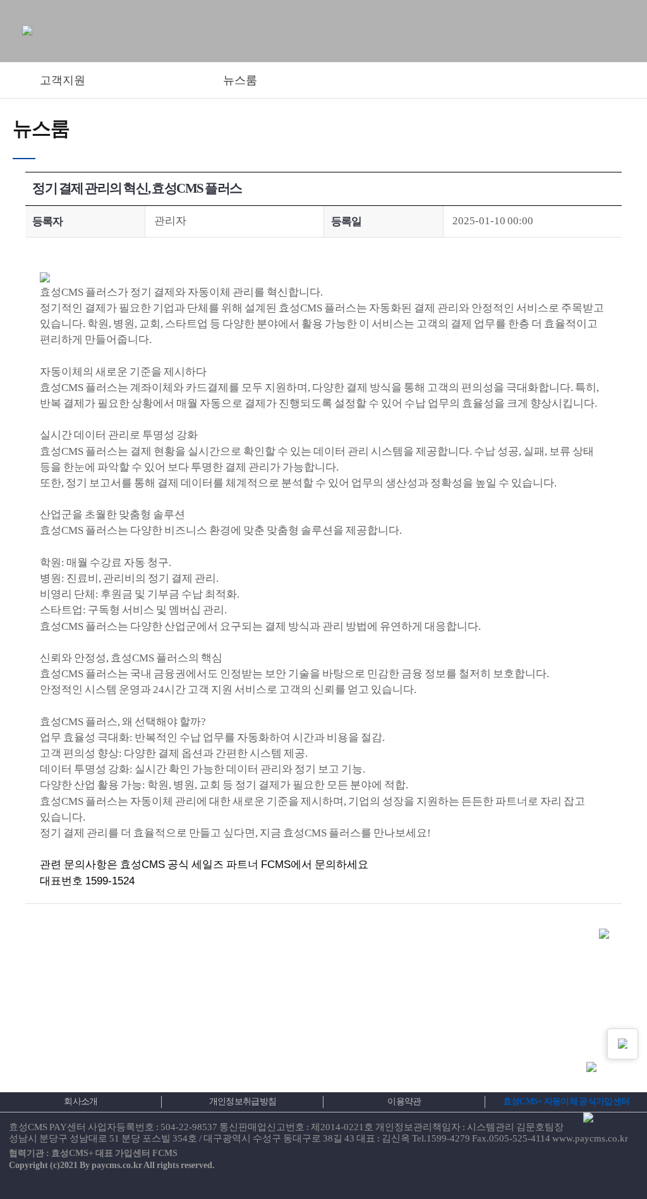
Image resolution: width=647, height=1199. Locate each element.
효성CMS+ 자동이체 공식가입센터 (566, 1101)
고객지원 (62, 80)
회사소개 (80, 1101)
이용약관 (404, 1101)
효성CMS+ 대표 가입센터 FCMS (114, 1153)
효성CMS (142, 865)
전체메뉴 (611, 33)
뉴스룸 (240, 80)
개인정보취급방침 (242, 1101)
